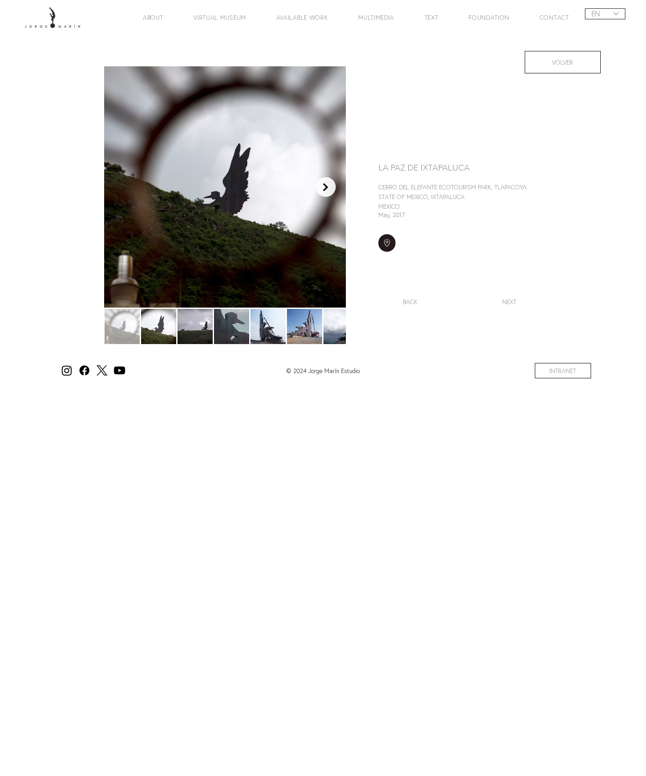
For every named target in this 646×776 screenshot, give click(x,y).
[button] (144, 17)
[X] (102, 370)
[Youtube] (119, 370)
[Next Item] (326, 187)
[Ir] (387, 242)
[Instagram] (66, 370)
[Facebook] (84, 370)
